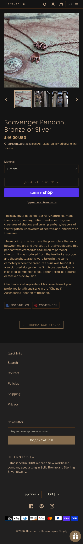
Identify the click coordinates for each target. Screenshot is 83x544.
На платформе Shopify (54, 531)
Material (9, 161)
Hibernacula (33, 531)
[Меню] (76, 4)
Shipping (14, 394)
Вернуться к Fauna (44, 325)
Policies (13, 383)
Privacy (13, 404)
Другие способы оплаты (42, 202)
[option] (23, 99)
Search (13, 363)
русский (30, 494)
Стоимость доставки (17, 143)
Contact (13, 373)
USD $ (51, 494)
